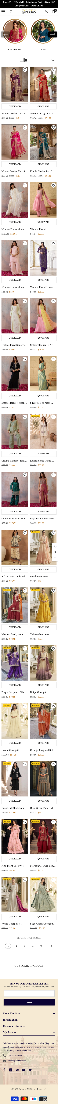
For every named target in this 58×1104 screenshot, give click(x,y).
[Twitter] (30, 1070)
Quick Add (15, 106)
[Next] (51, 946)
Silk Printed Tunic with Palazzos (14, 577)
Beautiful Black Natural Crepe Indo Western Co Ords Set (14, 808)
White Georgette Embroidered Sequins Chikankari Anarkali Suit (13, 924)
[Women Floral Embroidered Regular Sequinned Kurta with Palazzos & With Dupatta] (43, 200)
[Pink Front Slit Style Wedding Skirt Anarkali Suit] (14, 836)
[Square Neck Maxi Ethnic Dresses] (43, 373)
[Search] (11, 11)
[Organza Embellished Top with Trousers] (43, 489)
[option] (15, 34)
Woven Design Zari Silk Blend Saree (14, 114)
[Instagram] (11, 1070)
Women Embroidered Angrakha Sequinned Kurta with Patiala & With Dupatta (13, 229)
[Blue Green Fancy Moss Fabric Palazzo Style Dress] (43, 778)
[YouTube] (24, 1070)
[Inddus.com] (14, 32)
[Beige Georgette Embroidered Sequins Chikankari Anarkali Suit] (43, 663)
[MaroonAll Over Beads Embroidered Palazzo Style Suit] (43, 836)
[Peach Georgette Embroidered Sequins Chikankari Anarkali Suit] (43, 547)
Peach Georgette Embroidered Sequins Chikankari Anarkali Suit (42, 577)
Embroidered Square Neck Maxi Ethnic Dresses (12, 345)
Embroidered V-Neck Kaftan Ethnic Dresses (13, 403)
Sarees (43, 49)
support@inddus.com (17, 1061)
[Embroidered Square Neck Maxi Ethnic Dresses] (14, 315)
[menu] (3, 11)
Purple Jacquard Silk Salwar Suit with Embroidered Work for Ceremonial (14, 692)
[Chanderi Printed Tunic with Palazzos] (14, 489)
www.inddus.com (24, 1050)
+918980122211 (21, 1056)
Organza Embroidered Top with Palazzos (13, 461)
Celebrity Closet (15, 49)
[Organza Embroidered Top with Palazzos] (14, 431)
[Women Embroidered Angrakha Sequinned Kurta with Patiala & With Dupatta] (14, 200)
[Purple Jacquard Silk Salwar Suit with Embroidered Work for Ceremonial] (14, 663)
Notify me (43, 222)
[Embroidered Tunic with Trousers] (43, 431)
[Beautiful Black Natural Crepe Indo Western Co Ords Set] (14, 778)
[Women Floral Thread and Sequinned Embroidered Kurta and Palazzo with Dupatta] (43, 258)
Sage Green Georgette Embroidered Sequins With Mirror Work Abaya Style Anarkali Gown (42, 924)
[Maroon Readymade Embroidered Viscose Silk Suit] (14, 605)
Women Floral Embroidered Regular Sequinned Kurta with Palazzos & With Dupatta (42, 229)
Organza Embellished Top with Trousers (42, 519)
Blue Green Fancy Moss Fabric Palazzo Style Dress (43, 808)
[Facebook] (4, 1070)
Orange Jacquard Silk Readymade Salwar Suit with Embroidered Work (43, 750)
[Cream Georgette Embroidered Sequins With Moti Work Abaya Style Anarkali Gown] (14, 721)
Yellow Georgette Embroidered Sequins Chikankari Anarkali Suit (42, 634)
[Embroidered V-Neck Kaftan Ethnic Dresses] (14, 373)
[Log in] (46, 11)
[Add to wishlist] (25, 69)
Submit (29, 1002)
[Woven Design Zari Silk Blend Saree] (14, 84)
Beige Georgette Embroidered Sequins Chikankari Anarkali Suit (42, 692)
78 (41, 946)
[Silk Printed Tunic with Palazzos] (14, 547)
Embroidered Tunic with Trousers (40, 461)
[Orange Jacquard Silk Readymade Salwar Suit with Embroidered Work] (43, 721)
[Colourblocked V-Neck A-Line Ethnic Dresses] (43, 315)
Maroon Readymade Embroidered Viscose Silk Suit (13, 634)
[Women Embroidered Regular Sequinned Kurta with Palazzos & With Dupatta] (14, 258)
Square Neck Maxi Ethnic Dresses (40, 403)
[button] (52, 34)
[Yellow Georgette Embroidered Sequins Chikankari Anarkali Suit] (43, 605)
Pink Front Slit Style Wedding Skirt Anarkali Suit (14, 866)
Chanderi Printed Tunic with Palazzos (14, 519)
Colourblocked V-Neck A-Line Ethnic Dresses (42, 345)
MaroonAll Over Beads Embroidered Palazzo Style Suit (43, 866)
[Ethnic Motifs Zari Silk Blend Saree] (43, 142)
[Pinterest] (17, 1070)
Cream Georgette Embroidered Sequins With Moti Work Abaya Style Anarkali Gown (14, 750)
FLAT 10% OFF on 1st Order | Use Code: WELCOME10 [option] (29, 4)
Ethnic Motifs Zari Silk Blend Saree (42, 171)
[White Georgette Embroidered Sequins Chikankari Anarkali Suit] (14, 894)
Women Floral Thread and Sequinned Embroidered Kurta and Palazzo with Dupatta (43, 287)
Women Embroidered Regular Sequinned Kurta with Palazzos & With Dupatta (13, 287)
